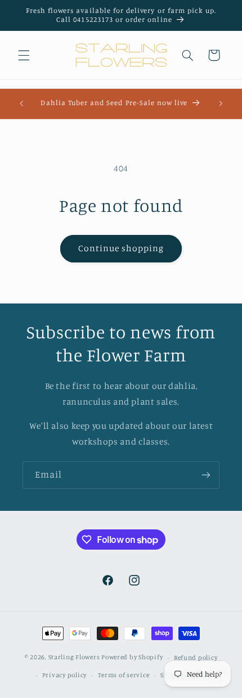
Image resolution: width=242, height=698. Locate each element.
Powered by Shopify (132, 657)
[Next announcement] (220, 103)
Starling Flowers (74, 657)
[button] (24, 55)
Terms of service (124, 675)
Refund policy (196, 657)
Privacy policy (64, 675)
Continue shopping (121, 248)
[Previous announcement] (21, 103)
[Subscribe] (206, 475)
